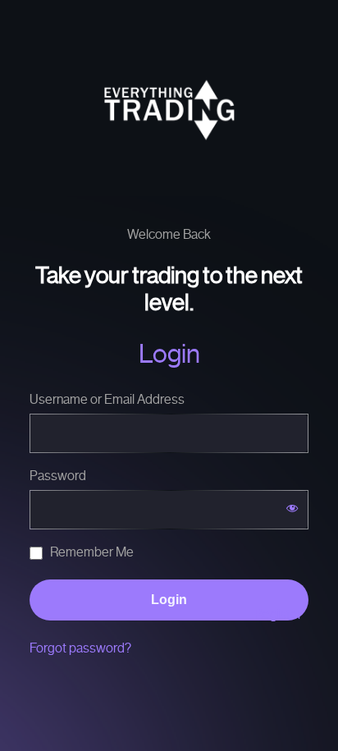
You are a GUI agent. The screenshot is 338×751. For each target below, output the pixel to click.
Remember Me (91, 552)
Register (279, 614)
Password (58, 475)
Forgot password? (80, 648)
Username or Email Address (107, 399)
